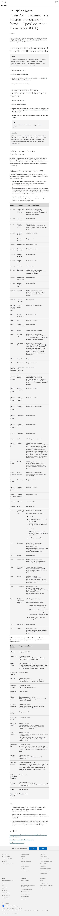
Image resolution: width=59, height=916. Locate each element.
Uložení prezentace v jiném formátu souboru (21, 840)
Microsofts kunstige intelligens (7, 880)
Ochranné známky (36, 910)
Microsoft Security (5, 883)
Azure (3, 885)
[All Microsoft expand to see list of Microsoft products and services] (2, 2)
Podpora (3, 5)
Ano (33, 848)
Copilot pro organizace (6, 856)
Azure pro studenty (43, 873)
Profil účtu (23, 856)
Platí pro (13, 33)
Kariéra (41, 880)
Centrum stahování (24, 858)
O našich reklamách (45, 910)
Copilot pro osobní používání (7, 858)
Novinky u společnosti (44, 883)
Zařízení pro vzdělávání (44, 858)
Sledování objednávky (25, 866)
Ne (43, 848)
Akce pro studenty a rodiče (45, 871)
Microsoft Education (43, 856)
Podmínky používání (26, 910)
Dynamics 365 (4, 888)
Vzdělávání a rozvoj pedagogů (45, 868)
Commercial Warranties (25, 871)
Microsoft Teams (5, 897)
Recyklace (23, 868)
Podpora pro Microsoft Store (26, 861)
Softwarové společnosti (25, 896)
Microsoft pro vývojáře (25, 880)
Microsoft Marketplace (25, 891)
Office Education (43, 866)
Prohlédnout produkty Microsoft (8, 863)
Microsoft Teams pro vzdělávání (46, 861)
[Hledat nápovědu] (5, 2)
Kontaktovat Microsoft (6, 910)
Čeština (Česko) (7, 903)
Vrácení (22, 863)
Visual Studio (23, 899)
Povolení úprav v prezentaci (17, 843)
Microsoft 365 (4, 861)
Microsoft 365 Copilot (6, 895)
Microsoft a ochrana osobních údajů (46, 885)
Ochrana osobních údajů (16, 910)
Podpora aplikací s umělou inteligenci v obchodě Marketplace (28, 886)
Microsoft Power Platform (25, 894)
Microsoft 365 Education (44, 863)
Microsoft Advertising (6, 892)
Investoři (41, 888)
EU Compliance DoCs (6, 913)
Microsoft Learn (24, 883)
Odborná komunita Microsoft (26, 889)
